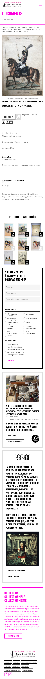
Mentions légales (27, 670)
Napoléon (18, 200)
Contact (7, 666)
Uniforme (25, 200)
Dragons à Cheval (8, 200)
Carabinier (30, 197)
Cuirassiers (38, 197)
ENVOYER (11, 360)
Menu (40, 4)
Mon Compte (16, 666)
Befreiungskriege (20, 197)
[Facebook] (7, 122)
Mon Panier (25, 666)
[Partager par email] (3, 122)
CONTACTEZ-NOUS (12, 436)
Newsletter (8, 662)
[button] (22, 65)
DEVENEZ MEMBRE (13, 576)
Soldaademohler (9, 27)
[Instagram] (11, 122)
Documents (33, 27)
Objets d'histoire (32, 194)
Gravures (23, 194)
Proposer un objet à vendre (29, 662)
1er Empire (10, 197)
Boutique (22, 27)
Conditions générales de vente (12, 670)
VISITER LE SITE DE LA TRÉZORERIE (15, 442)
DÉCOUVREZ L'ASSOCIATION (16, 570)
